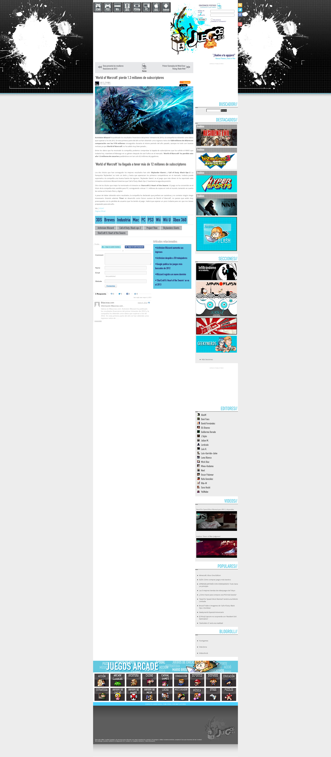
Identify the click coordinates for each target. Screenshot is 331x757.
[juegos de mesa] (149, 694)
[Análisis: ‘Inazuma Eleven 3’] (216, 168)
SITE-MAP (175, 704)
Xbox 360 (179, 220)
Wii (117, 9)
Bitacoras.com (107, 303)
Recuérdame (217, 20)
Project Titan (151, 228)
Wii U (167, 220)
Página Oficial (100, 211)
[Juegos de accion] (101, 680)
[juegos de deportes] (197, 680)
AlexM (203, 415)
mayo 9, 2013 (142, 303)
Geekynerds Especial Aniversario (211, 612)
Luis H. (102, 82)
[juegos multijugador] (181, 694)
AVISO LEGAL (157, 704)
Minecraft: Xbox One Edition (210, 575)
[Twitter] (240, 9)
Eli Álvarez (205, 428)
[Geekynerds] (216, 351)
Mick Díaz (205, 462)
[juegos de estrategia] (101, 694)
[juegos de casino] (149, 680)
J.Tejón (204, 436)
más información (150, 741)
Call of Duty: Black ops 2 (130, 228)
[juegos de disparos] (213, 680)
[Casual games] (165, 680)
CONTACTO (148, 704)
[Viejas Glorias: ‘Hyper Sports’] (216, 192)
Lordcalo (205, 445)
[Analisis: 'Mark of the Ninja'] (216, 215)
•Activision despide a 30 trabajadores (171, 258)
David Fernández (208, 423)
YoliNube (204, 492)
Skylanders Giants (171, 228)
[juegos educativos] (229, 680)
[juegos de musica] (197, 694)
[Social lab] (216, 315)
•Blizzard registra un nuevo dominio (170, 274)
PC (146, 9)
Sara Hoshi (205, 487)
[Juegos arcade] (117, 680)
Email (97, 273)
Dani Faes (205, 419)
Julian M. (205, 441)
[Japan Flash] (216, 297)
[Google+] (240, 19)
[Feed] (240, 5)
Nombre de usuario (201, 11)
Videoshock (203, 653)
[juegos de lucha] (165, 694)
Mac (136, 220)
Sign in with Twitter (111, 246)
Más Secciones (207, 359)
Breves (109, 220)
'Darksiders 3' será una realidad (211, 623)
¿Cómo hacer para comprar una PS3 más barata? (217, 595)
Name (97, 268)
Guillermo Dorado (208, 432)
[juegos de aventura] (133, 680)
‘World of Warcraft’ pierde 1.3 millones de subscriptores (129, 78)
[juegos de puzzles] (229, 694)
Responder (98, 321)
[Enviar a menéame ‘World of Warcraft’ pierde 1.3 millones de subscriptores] (185, 83)
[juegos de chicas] (117, 694)
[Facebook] (240, 14)
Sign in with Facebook (134, 246)
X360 (98, 9)
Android (166, 10)
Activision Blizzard (106, 228)
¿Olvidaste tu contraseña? (218, 21)
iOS (156, 10)
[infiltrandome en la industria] (216, 279)
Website (98, 281)
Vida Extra (203, 647)
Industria (123, 220)
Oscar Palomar (207, 475)
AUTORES (183, 704)
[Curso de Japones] (216, 333)
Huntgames (203, 641)
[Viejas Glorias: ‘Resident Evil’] (216, 145)
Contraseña (201, 15)
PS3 (108, 9)
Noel (203, 470)
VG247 (101, 208)
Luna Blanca (206, 458)
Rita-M (204, 483)
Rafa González (207, 479)
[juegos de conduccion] (181, 680)
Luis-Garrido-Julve (209, 453)
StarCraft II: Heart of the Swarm (111, 233)
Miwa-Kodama (207, 466)
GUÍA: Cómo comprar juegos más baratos (215, 579)
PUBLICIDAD (167, 704)
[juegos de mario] (133, 694)
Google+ (108, 82)
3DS (127, 10)
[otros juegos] (213, 694)
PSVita (137, 9)
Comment (99, 255)
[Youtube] (240, 24)
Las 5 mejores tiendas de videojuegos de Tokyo (217, 590)
